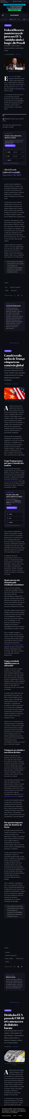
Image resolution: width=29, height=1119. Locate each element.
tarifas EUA (19, 958)
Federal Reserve (15, 287)
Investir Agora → (18, 1)
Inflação (14, 290)
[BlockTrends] (15, 15)
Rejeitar (20, 1115)
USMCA (7, 961)
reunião (12, 76)
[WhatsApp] (21, 295)
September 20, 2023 (12, 175)
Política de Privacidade (6, 1115)
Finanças (8, 25)
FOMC (6, 290)
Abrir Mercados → (10, 145)
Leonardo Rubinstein (10, 54)
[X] (14, 295)
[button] (24, 1)
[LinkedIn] (18, 295)
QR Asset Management (4, 1)
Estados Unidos (18, 86)
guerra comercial (11, 955)
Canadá (7, 952)
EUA (6, 287)
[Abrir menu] (3, 15)
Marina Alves (8, 383)
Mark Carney (9, 958)
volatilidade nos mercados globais (13, 645)
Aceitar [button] (14, 1115)
